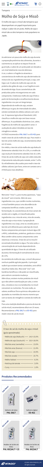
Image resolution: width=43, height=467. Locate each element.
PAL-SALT (23, 134)
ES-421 (33, 134)
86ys (27, 5)
